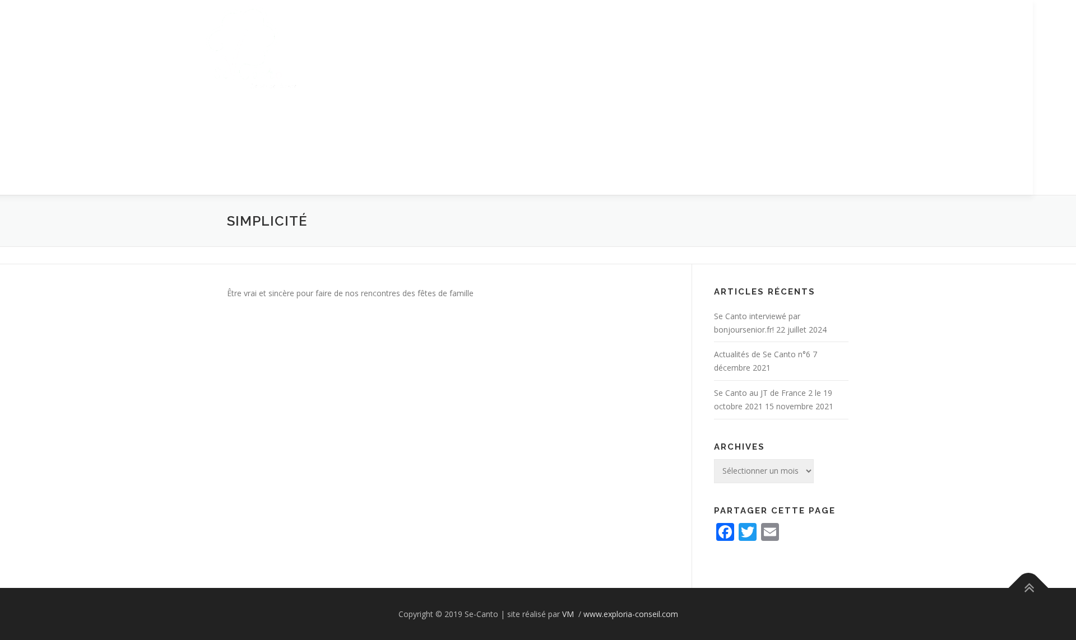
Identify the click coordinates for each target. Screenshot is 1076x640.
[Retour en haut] (1029, 588)
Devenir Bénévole (446, 188)
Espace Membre (701, 188)
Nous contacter (614, 188)
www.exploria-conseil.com (630, 614)
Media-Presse (531, 188)
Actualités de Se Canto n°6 (762, 354)
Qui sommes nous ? (350, 188)
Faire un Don (779, 188)
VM (569, 614)
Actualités (266, 188)
